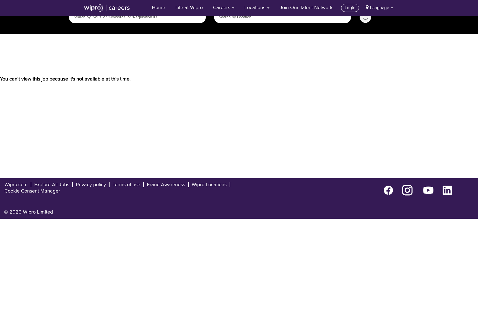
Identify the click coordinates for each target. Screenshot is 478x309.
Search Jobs (365, 17)
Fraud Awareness (166, 184)
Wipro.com (16, 184)
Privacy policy (91, 184)
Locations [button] (256, 7)
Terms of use (126, 184)
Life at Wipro (189, 7)
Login (350, 8)
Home (158, 7)
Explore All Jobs (51, 184)
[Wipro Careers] (107, 8)
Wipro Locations (209, 184)
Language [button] (380, 8)
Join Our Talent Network (306, 7)
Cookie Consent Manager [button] (32, 191)
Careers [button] (222, 7)
